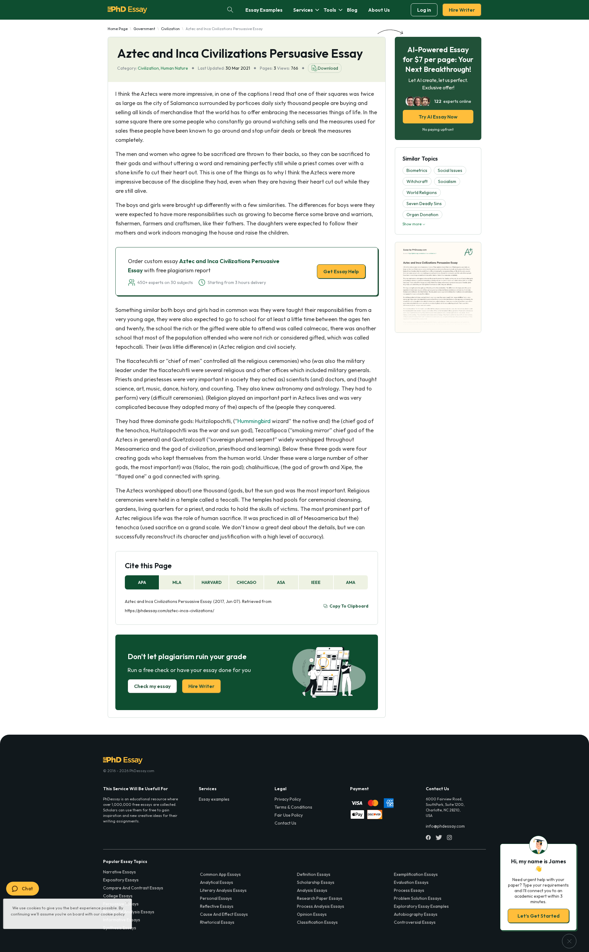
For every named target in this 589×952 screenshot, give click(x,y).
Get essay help (206, 519)
